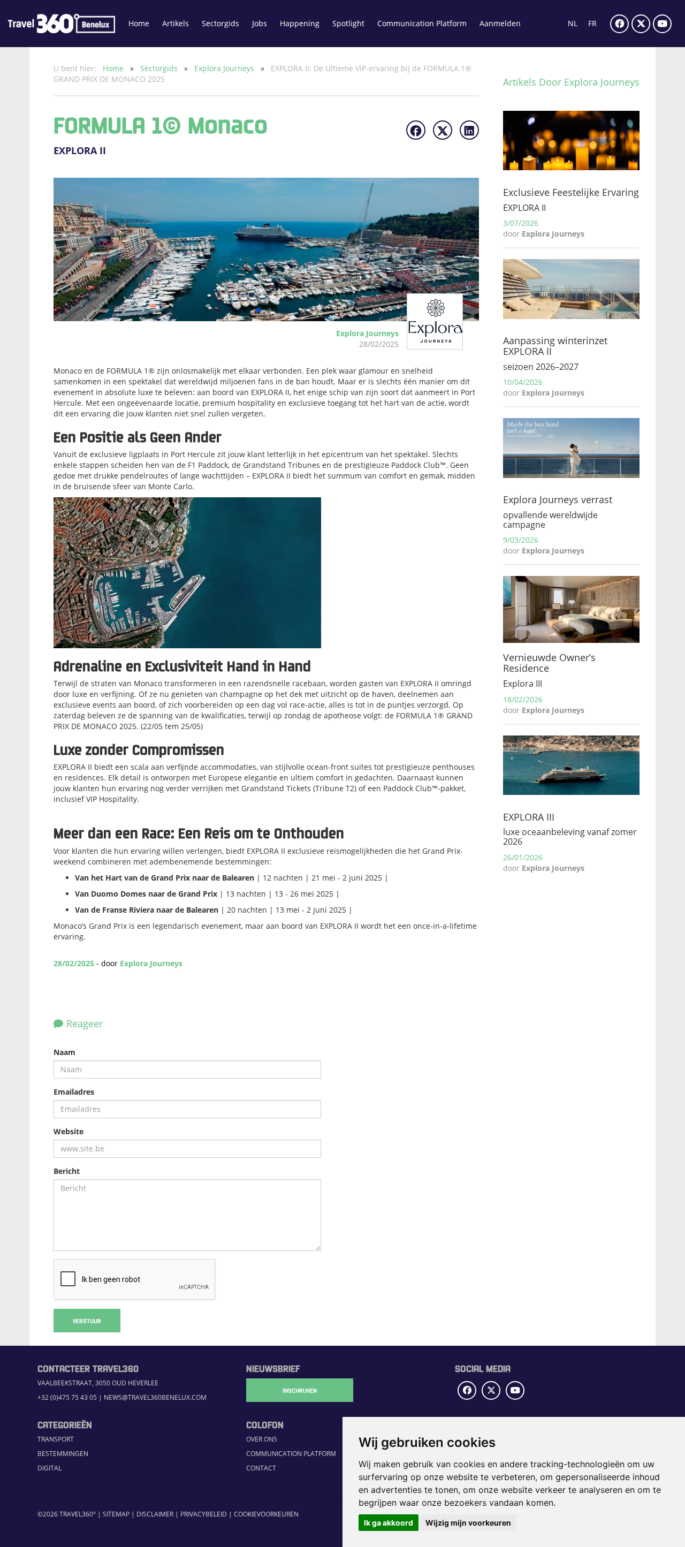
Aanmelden (500, 23)
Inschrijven (300, 1390)
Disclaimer (154, 1514)
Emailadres (74, 1092)
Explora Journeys (225, 68)
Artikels (175, 23)
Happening (299, 23)
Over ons (261, 1439)
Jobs (259, 23)
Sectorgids (220, 23)
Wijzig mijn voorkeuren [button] (468, 1522)
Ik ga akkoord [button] (388, 1522)
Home (138, 23)
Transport (55, 1439)
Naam (64, 1052)
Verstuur (87, 1320)
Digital (49, 1468)
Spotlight (348, 23)
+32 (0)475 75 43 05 (67, 1397)
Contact (261, 1468)
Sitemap (116, 1514)
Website (68, 1131)
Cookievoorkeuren (266, 1514)
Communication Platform (422, 23)
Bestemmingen (62, 1453)
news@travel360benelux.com (155, 1397)
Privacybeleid (203, 1514)
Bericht (67, 1171)
